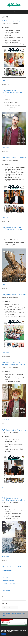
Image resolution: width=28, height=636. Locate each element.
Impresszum (20, 613)
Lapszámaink (6, 84)
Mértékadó (6, 151)
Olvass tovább (6, 80)
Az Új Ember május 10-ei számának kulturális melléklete (13, 499)
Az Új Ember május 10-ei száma (14, 430)
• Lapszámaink (6, 587)
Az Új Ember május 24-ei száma (14, 158)
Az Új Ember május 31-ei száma (14, 21)
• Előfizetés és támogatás (8, 583)
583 (15, 566)
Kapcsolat (13, 613)
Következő (20, 566)
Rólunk (4, 615)
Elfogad (4, 633)
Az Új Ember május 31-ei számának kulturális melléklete (13, 92)
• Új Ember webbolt (7, 570)
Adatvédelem (6, 613)
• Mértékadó (5, 573)
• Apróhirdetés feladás (8, 580)
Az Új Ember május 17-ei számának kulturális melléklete (13, 364)
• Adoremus (5, 577)
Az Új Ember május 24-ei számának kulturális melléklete (13, 228)
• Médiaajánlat (6, 590)
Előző (4, 566)
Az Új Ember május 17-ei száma (14, 295)
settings (10, 631)
